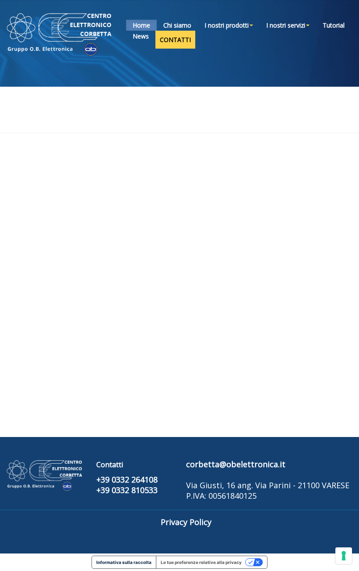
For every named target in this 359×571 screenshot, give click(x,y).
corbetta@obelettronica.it (235, 464)
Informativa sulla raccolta (123, 562)
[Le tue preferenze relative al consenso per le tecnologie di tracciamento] (343, 555)
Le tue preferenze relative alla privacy (201, 562)
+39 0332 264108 (127, 479)
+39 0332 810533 (127, 490)
